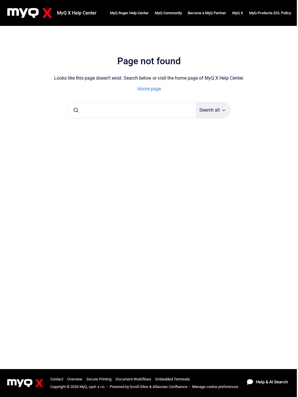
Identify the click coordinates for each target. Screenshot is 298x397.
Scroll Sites (139, 387)
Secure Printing (98, 379)
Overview (74, 379)
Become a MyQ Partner (207, 13)
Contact (56, 379)
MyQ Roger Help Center (129, 13)
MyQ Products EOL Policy (270, 13)
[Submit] (76, 110)
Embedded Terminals (172, 379)
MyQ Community (168, 13)
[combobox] (132, 110)
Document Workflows (133, 379)
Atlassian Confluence (169, 387)
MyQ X (237, 13)
